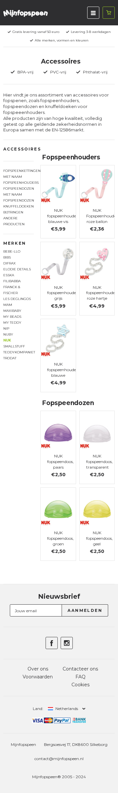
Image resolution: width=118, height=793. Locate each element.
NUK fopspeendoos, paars (60, 461)
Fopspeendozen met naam (18, 191)
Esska (8, 275)
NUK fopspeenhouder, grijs (63, 293)
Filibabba (12, 281)
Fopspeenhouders (18, 182)
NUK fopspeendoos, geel (99, 538)
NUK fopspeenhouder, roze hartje (102, 293)
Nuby (8, 334)
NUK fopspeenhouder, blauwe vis (63, 216)
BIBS (7, 257)
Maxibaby (12, 311)
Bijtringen (13, 212)
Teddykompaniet (18, 352)
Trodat (9, 358)
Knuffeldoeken (18, 206)
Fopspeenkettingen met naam (18, 174)
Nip (6, 328)
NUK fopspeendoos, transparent (99, 461)
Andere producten (14, 221)
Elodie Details (17, 269)
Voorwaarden (38, 677)
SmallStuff (14, 346)
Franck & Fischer (11, 290)
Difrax (9, 263)
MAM (7, 305)
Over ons (38, 669)
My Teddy (12, 322)
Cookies (80, 685)
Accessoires (22, 149)
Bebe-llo (11, 251)
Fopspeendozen (18, 200)
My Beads (12, 316)
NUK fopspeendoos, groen (60, 538)
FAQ (80, 677)
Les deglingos (17, 299)
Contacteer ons (80, 669)
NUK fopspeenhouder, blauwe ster (63, 372)
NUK (7, 340)
